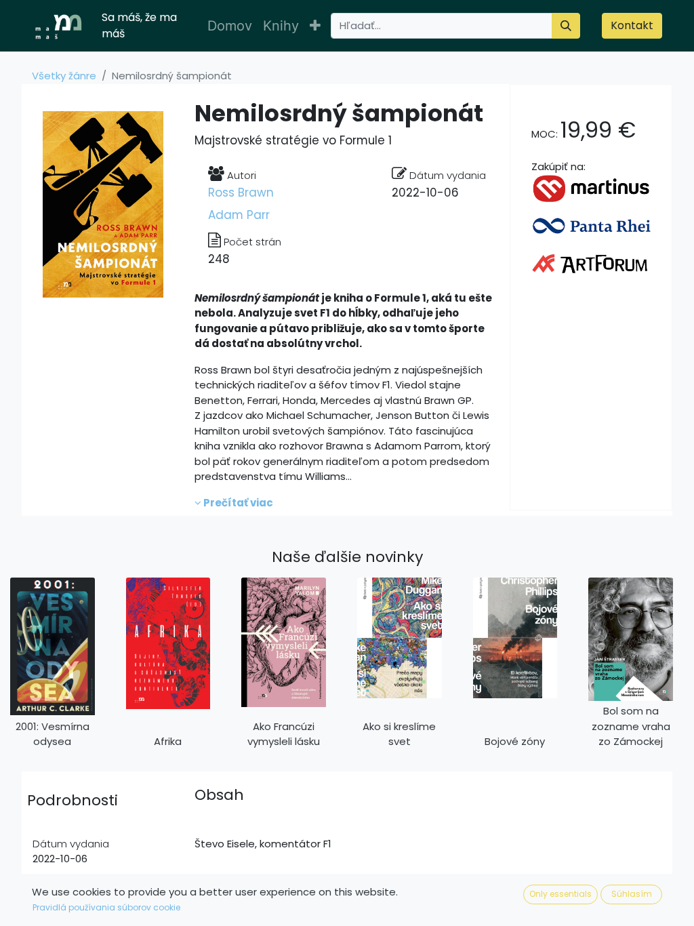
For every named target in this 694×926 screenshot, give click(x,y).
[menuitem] (230, 25)
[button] (315, 25)
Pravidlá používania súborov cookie (106, 907)
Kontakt (632, 25)
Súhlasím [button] (631, 894)
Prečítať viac (237, 503)
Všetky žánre (64, 75)
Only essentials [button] (560, 894)
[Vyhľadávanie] (566, 26)
